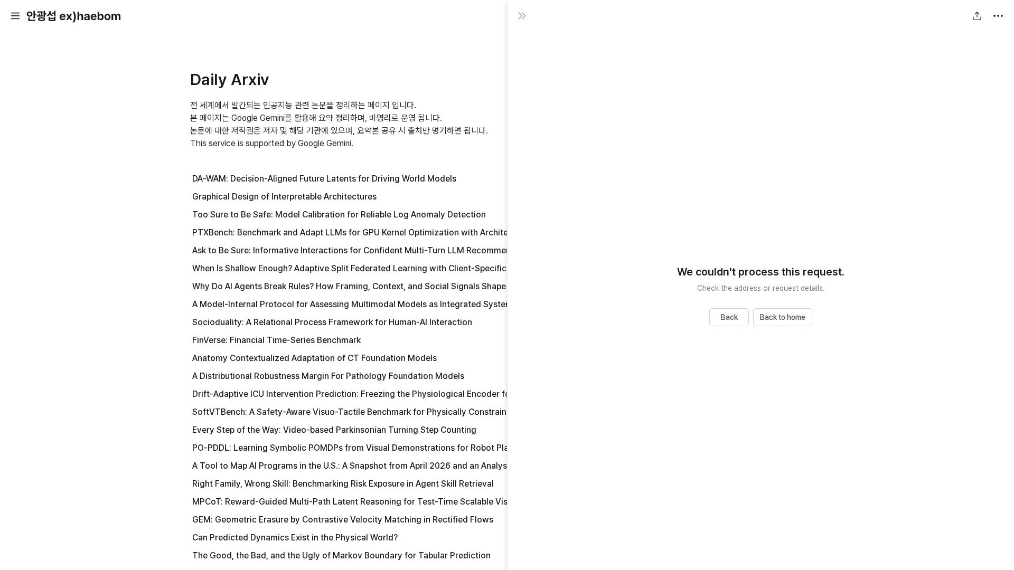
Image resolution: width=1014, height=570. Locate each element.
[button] (15, 16)
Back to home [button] (782, 317)
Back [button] (729, 317)
